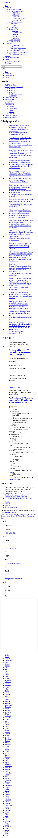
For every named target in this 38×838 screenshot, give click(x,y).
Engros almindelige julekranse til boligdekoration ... (19, 167)
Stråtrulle (15, 34)
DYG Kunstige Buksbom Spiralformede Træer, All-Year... (18, 181)
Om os (7, 59)
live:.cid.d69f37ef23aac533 (13, 563)
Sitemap (14, 512)
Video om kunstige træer (16, 50)
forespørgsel (12, 387)
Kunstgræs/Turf (13, 29)
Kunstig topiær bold (15, 41)
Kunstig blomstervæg (19, 18)
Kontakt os (8, 63)
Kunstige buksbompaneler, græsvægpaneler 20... (17, 332)
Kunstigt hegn (16, 20)
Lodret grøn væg (19, 514)
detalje (18, 387)
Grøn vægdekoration (7, 514)
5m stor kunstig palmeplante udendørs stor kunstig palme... (20, 146)
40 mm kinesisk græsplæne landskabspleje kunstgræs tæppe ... (19, 307)
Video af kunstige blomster (17, 54)
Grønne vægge (5, 516)
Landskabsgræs (17, 32)
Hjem (6, 6)
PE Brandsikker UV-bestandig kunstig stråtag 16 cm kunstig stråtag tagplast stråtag (21, 400)
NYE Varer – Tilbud (15, 9)
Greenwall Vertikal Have (18, 516)
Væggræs (15, 31)
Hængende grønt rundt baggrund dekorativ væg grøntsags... (19, 216)
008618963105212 (10, 533)
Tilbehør (15, 36)
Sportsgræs (15, 38)
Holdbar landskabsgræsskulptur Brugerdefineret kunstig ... (18, 133)
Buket (14, 25)
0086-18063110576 (11, 548)
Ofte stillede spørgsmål (12, 57)
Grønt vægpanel (30, 514)
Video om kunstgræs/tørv (16, 45)
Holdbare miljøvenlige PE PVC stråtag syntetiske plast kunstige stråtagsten (20, 352)
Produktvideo (9, 43)
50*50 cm (15, 16)
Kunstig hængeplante (15, 22)
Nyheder (7, 56)
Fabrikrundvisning (14, 61)
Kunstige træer (13, 27)
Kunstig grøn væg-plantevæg (18, 11)
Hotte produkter (6, 512)
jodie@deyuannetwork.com (13, 579)
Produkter (8, 7)
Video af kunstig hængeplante (18, 52)
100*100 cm (16, 13)
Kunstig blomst (13, 24)
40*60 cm (15, 15)
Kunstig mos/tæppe (14, 40)
